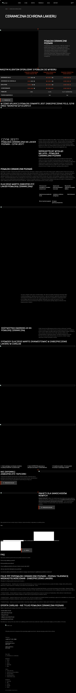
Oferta (8, 663)
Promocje (9, 681)
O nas (8, 661)
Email (2, 540)
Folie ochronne (10, 670)
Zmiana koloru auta (11, 676)
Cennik (8, 684)
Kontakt (8, 685)
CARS (9, 690)
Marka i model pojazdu (29, 540)
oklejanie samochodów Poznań (7, 617)
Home (8, 660)
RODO (8, 687)
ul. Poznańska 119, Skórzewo (11, 655)
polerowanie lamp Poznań (6, 612)
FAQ (7, 682)
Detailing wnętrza (10, 675)
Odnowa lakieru (10, 673)
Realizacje (9, 664)
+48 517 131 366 (10, 639)
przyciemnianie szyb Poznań (7, 619)
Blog (8, 666)
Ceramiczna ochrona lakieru (13, 672)
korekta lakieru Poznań (6, 610)
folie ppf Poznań (4, 614)
